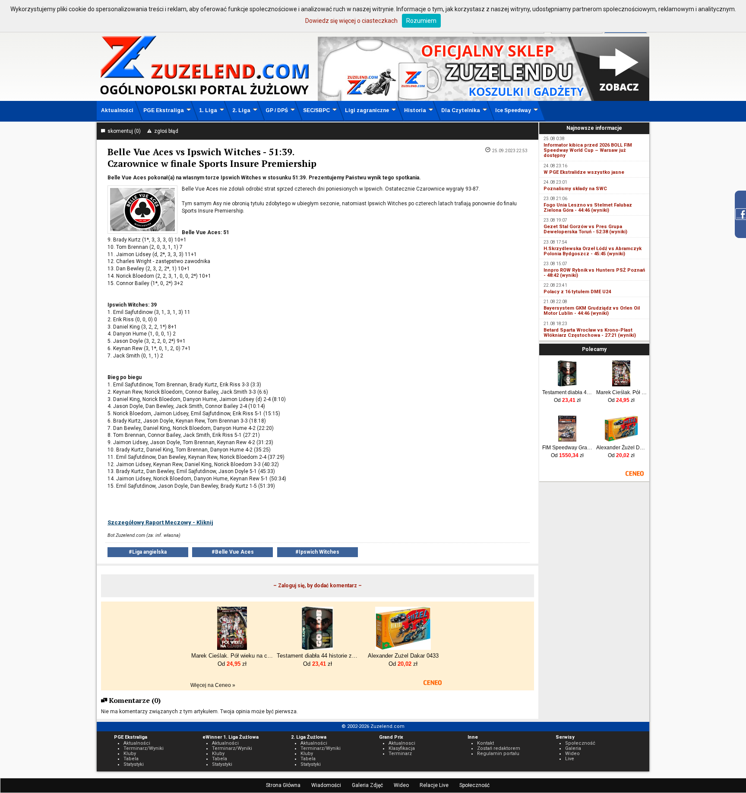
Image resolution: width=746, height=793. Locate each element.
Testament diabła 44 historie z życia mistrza (567, 392)
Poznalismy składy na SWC (575, 188)
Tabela (131, 759)
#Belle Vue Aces (233, 552)
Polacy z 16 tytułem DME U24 (577, 292)
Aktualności (117, 110)
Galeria (573, 748)
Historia (415, 110)
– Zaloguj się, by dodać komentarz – (317, 586)
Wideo (401, 785)
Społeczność (474, 785)
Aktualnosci (402, 743)
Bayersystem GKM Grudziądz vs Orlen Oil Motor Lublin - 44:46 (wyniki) (592, 310)
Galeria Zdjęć (367, 785)
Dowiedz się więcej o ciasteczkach (351, 20)
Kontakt (485, 743)
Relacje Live (434, 785)
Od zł (567, 400)
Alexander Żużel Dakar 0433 (621, 448)
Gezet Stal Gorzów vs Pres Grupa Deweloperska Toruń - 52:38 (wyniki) (585, 229)
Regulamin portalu (498, 753)
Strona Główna (283, 785)
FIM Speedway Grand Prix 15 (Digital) (567, 448)
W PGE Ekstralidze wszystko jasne (584, 172)
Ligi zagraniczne (367, 110)
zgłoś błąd (165, 131)
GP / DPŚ (277, 110)
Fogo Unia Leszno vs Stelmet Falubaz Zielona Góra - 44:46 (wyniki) (588, 207)
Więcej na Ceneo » (212, 685)
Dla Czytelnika (460, 110)
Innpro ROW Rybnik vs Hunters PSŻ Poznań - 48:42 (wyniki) (594, 272)
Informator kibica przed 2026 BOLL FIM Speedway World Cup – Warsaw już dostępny (588, 150)
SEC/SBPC (316, 110)
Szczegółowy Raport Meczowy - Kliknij (160, 522)
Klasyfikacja (402, 748)
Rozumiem (421, 20)
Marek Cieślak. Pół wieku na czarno (621, 392)
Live (569, 759)
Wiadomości (326, 785)
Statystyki (133, 764)
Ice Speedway (513, 110)
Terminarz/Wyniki (143, 748)
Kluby (129, 753)
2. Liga (241, 110)
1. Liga (208, 110)
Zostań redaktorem (498, 748)
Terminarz (400, 753)
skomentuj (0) (123, 131)
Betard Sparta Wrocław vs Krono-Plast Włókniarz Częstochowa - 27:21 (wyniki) (590, 332)
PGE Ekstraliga (163, 110)
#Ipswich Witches (317, 552)
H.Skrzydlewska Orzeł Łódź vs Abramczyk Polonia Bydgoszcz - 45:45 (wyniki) (593, 251)
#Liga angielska (148, 552)
